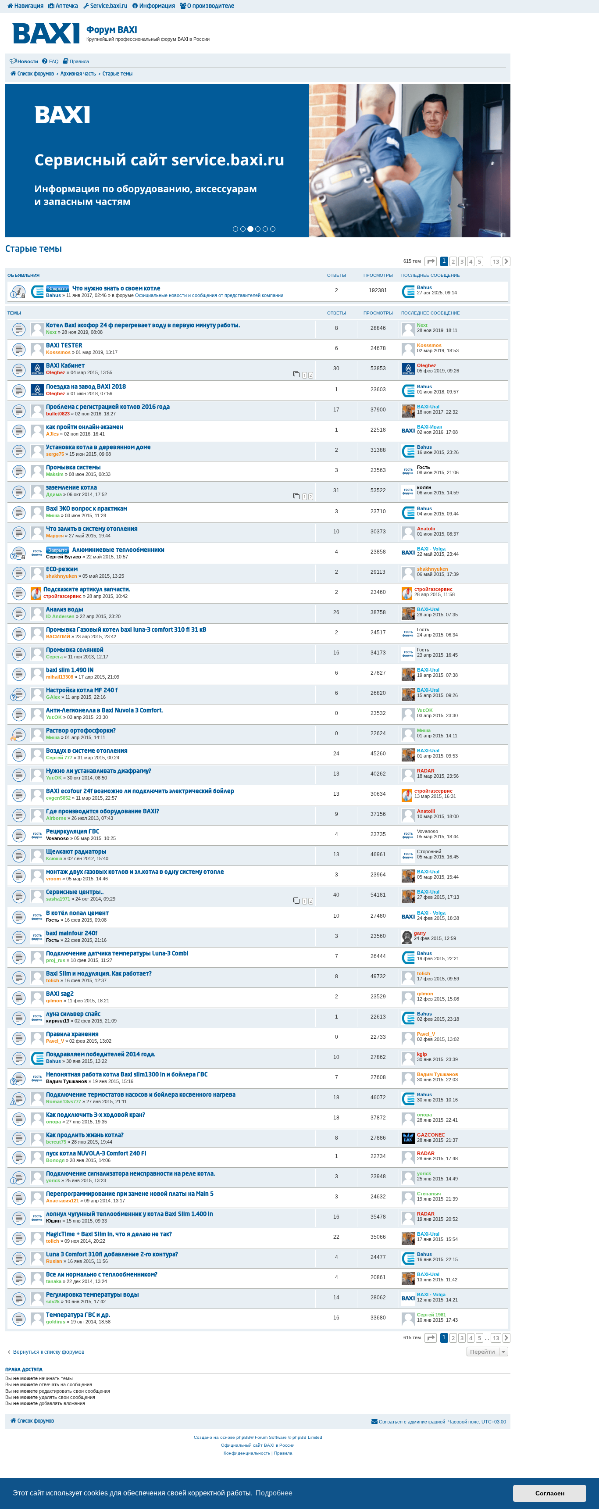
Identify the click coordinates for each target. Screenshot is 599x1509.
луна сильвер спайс (73, 1014)
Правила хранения (72, 1034)
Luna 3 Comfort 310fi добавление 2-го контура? (112, 1255)
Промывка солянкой (74, 650)
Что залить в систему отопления (92, 529)
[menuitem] (50, 61)
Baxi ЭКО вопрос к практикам (86, 509)
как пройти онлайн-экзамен (84, 427)
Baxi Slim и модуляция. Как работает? (99, 974)
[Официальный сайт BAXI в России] (46, 32)
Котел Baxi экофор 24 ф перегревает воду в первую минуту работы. (143, 326)
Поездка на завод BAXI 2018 (86, 387)
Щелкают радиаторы (76, 852)
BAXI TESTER (64, 346)
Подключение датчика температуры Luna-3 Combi (117, 954)
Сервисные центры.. (74, 892)
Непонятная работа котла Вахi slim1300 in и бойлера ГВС (126, 1075)
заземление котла (71, 488)
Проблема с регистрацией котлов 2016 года (108, 407)
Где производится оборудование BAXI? (102, 812)
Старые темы (33, 249)
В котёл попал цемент (77, 913)
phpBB (243, 1437)
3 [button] (462, 261)
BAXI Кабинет (65, 366)
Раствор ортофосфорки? (81, 731)
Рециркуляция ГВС (72, 832)
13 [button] (496, 261)
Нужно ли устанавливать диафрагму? (98, 771)
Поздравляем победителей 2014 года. (100, 1055)
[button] (430, 261)
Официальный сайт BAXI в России (258, 1445)
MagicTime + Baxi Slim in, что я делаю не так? (109, 1234)
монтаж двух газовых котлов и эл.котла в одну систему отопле (135, 872)
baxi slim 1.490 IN (69, 670)
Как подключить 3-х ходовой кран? (95, 1115)
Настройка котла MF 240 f (82, 691)
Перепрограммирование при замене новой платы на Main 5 (130, 1194)
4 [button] (470, 261)
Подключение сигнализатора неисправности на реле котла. (130, 1174)
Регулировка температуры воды (92, 1295)
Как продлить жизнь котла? (85, 1135)
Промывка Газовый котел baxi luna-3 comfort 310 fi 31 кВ (126, 630)
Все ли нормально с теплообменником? (101, 1275)
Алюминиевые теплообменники (118, 550)
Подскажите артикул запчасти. (86, 590)
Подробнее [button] (274, 1493)
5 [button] (479, 261)
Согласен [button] (549, 1493)
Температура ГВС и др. (78, 1315)
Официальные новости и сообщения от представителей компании (209, 295)
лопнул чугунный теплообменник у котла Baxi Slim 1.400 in (129, 1214)
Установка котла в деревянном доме (98, 448)
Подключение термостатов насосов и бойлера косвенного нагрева (140, 1095)
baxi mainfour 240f (71, 934)
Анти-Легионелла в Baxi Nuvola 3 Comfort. (104, 711)
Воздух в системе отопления (87, 751)
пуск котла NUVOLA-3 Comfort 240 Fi (96, 1154)
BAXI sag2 (60, 994)
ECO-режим (62, 569)
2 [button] (453, 261)
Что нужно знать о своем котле (116, 289)
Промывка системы (73, 468)
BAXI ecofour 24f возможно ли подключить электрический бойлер (140, 791)
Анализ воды (64, 610)
